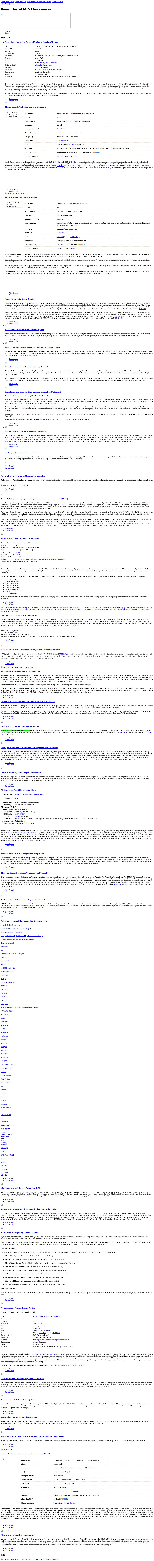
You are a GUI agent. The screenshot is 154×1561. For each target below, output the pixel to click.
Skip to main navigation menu (25, 2)
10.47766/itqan (62, 233)
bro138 (3, 1018)
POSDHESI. (77, 681)
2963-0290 (123, 732)
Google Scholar (73, 156)
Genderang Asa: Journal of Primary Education (25, 431)
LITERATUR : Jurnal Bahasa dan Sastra (19, 615)
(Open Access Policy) (23, 675)
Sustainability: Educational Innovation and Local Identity (26, 1454)
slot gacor (19, 925)
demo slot (4, 943)
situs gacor (4, 1004)
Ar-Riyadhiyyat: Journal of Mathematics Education (23, 476)
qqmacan (4, 1043)
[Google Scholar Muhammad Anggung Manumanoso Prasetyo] (97, 152)
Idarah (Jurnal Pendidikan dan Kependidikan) (25, 107)
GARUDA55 (5, 1129)
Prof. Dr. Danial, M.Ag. (44, 65)
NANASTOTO (6, 1068)
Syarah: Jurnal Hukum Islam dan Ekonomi (20, 538)
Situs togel (4, 1148)
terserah (3, 1158)
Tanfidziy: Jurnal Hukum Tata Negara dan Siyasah (23, 900)
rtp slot (3, 1138)
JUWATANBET (6, 1011)
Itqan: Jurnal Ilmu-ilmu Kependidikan (22, 197)
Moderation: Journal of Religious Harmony (19, 1417)
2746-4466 (142, 309)
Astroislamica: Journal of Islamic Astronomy (20, 726)
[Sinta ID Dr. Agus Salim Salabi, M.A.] (84, 244)
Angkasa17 (9, 939)
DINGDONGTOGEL (8, 1065)
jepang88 (11, 943)
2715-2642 (16, 552)
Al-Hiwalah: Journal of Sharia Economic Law (21, 671)
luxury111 (4, 1039)
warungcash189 (6, 1107)
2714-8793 (22, 399)
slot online (19, 932)
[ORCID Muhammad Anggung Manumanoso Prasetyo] (93, 152)
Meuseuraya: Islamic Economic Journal (18, 1535)
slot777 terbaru (6, 1115)
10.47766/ (57, 1487)
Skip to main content (7, 2)
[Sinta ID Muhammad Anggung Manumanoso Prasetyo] (99, 152)
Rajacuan (4, 1050)
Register (7, 31)
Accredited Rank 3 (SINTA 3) (96, 679)
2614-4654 (60, 237)
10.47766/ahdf (19, 814)
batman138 (4, 1025)
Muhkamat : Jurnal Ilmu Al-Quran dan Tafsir (21, 1188)
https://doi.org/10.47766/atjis (42, 1330)
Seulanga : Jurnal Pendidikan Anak (20, 453)
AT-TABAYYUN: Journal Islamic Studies (47, 1316)
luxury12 (4, 1047)
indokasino (30, 936)
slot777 (10, 971)
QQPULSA (5, 1133)
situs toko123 (10, 932)
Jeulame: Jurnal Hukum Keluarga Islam (18, 1400)
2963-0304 (119, 679)
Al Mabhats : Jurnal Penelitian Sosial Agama (24, 330)
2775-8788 (64, 435)
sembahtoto (4, 1036)
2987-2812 (18, 816)
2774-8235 (49, 435)
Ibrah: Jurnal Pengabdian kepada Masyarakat (21, 772)
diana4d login (38, 936)
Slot (2, 950)
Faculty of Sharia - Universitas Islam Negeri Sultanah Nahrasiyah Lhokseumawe (39, 559)
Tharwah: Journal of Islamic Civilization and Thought (24, 873)
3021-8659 (56, 1333)
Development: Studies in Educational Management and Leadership (29, 748)
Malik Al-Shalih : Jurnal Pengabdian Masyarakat (22, 853)
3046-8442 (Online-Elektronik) (46, 63)
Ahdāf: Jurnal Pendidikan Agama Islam (18, 790)
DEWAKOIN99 (6, 1134)
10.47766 (123, 164)
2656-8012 (60, 144)
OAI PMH (36, 1328)
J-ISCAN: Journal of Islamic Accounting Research (26, 367)
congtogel (4, 1104)
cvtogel (3, 925)
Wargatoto (4, 1022)
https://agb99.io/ (6, 961)
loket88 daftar (10, 968)
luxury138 (4, 946)
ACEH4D (4, 971)
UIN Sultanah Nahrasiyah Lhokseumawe (22, 833)
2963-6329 (10, 907)
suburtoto (4, 989)
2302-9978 (16, 554)
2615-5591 (122, 336)
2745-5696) (63, 654)
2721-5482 (47, 654)
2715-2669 (9, 631)
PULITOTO (5, 1057)
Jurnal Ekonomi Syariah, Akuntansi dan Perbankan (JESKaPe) (33, 392)
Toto (2, 1000)
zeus (2, 1086)
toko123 (9, 954)
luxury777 (4, 936)
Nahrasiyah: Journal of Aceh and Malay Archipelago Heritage (32, 42)
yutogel (3, 1142)
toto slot (3, 932)
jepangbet (28, 929)
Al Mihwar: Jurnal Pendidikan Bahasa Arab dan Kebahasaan (28, 702)
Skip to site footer (57, 2)
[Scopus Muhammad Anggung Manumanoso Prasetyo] (95, 152)
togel (2, 1151)
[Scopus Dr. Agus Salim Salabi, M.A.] (81, 244)
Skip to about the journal (43, 2)
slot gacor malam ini (7, 982)
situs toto (4, 993)
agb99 (3, 939)
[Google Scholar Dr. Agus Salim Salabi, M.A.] (83, 244)
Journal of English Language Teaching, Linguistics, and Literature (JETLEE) (34, 499)
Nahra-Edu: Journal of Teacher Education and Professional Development (32, 1436)
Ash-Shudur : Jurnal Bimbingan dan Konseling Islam (24, 921)
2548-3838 (135, 336)
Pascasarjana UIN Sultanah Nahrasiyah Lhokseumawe (51, 1340)
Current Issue (13, 101)
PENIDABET (5, 1125)
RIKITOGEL (5, 1079)
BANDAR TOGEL (7, 1155)
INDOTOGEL (6, 1082)
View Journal (13, 99)
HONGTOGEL (21, 936)
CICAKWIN (20, 929)
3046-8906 (117, 884)
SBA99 (31, 939)
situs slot (3, 954)
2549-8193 (74, 144)
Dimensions (61, 156)
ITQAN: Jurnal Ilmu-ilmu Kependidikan (72, 203)
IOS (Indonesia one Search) (36, 681)
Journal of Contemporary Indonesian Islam (19, 1232)
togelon (3, 1100)
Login (7, 33)
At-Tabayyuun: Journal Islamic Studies (18, 1308)
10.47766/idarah (62, 140)
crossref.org (17, 550)
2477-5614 (42, 1333)
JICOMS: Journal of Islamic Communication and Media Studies (28, 1209)
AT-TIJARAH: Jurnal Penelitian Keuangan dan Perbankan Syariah (30, 650)
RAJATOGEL (6, 1014)
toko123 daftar (11, 925)
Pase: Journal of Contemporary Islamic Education (22, 1379)
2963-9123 (13, 859)
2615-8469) (36, 399)
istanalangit (17, 939)
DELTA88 (11, 936)
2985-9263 (40, 907)
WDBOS (4, 1061)
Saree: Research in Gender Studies (19, 299)
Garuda (10, 681)
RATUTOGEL (6, 1136)
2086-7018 (74, 237)
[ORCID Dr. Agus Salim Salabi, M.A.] (79, 244)
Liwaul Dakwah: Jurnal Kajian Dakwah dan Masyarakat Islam (32, 347)
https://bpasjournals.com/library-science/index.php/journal (20, 1007)
